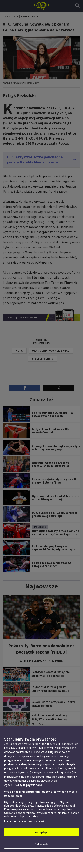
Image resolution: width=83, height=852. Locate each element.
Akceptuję (41, 832)
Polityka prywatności (28, 785)
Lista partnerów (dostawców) (24, 821)
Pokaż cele (41, 844)
